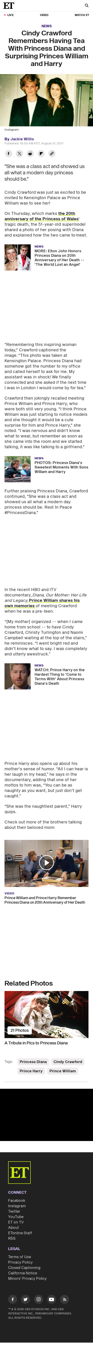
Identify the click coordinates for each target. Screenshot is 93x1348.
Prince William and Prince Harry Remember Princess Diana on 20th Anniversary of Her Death (45, 900)
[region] (46, 1115)
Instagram (17, 1206)
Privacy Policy (20, 1262)
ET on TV (16, 1222)
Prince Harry (31, 1071)
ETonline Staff (20, 1233)
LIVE (10, 15)
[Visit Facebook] (12, 1300)
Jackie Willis (22, 139)
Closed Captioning (24, 1268)
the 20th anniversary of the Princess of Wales (42, 216)
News (47, 26)
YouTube (15, 1217)
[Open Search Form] (86, 6)
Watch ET (82, 15)
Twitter (14, 1211)
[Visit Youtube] (51, 1299)
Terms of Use (19, 1257)
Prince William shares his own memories (42, 603)
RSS (12, 1238)
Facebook (16, 1200)
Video (44, 15)
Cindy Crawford (67, 1062)
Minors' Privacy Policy (27, 1278)
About (13, 1227)
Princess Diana (33, 1062)
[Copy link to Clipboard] (52, 154)
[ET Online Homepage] (10, 5)
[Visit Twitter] (25, 1300)
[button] (46, 862)
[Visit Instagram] (38, 1300)
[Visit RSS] (64, 1300)
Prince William (62, 1071)
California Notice (22, 1273)
